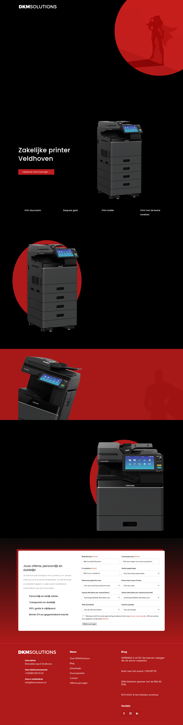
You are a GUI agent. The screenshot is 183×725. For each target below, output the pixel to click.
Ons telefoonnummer (36, 669)
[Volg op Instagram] (130, 713)
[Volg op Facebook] (124, 713)
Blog (72, 663)
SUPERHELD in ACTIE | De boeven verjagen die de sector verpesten (143, 659)
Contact (74, 678)
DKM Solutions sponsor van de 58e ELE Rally (141, 683)
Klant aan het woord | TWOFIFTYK (138, 671)
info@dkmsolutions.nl (35, 682)
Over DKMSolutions (80, 658)
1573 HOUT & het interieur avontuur (139, 694)
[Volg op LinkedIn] (137, 713)
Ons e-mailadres (34, 679)
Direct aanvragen (108, 391)
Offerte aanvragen (109, 290)
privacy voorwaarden (138, 616)
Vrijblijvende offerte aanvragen (35, 172)
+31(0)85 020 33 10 (34, 673)
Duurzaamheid (77, 673)
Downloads (75, 668)
